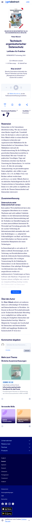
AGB (2, 495)
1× (6, 87)
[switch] (16, 87)
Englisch (3, 458)
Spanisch (3, 464)
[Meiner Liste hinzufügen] (19, 104)
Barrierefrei (4, 499)
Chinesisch (4, 471)
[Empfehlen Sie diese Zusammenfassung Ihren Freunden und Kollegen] (27, 104)
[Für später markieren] (12, 104)
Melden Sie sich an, (15, 93)
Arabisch (3, 481)
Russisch (3, 468)
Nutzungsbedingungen (7, 492)
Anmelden (8, 350)
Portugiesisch (5, 474)
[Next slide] (30, 399)
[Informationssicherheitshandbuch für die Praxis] (16, 372)
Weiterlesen (16, 292)
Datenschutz (4, 489)
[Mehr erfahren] (17, 110)
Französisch (4, 478)
